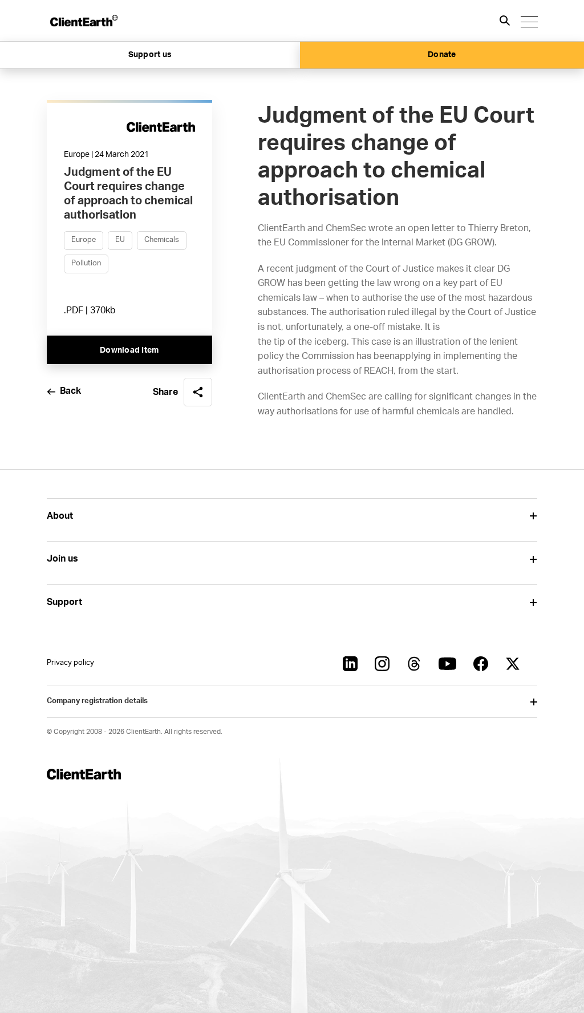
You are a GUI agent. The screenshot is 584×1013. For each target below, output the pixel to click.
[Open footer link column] (533, 516)
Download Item (129, 350)
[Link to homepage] (83, 20)
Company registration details (97, 701)
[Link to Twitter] (512, 663)
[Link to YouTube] (447, 663)
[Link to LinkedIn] (350, 663)
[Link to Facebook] (480, 663)
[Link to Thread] (414, 663)
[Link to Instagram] (382, 663)
